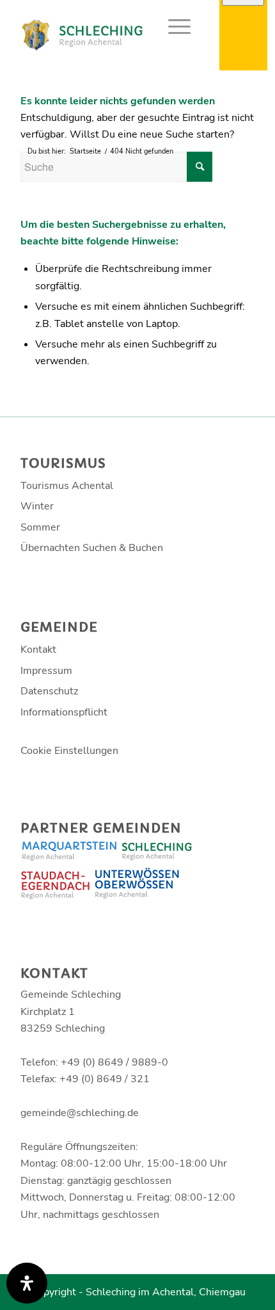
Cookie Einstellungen (69, 751)
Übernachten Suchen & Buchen (91, 548)
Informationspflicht (63, 712)
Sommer (40, 527)
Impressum (46, 671)
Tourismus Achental (66, 486)
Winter (37, 506)
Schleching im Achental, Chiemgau (166, 1292)
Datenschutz (49, 691)
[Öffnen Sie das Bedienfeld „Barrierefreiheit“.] (26, 1283)
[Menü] (173, 25)
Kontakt (38, 650)
